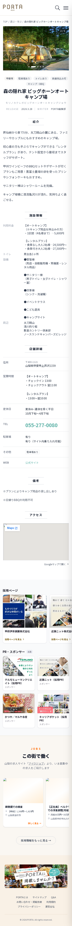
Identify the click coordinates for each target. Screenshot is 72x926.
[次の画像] (63, 48)
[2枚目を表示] (33, 66)
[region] (36, 48)
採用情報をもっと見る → (36, 840)
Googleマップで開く (55, 564)
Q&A (53, 897)
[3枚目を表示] (37, 66)
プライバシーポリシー (29, 906)
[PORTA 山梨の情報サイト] (12, 8)
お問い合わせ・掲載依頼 (29, 901)
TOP (5, 21)
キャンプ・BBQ (36, 83)
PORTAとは (22, 897)
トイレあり (41, 78)
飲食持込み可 (59, 78)
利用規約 (51, 901)
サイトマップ (39, 897)
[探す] (57, 8)
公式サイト (32, 463)
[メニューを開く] (66, 8)
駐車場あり (24, 78)
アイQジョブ (36, 763)
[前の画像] (9, 48)
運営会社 (50, 906)
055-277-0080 (41, 424)
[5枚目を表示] (43, 66)
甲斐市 (9, 78)
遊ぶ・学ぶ (16, 21)
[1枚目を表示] (29, 66)
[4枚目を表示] (40, 66)
